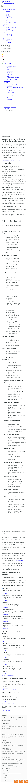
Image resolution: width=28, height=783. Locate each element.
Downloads (12, 765)
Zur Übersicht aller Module (8, 675)
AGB (5, 777)
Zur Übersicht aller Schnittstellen (9, 690)
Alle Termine (9, 34)
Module (8, 12)
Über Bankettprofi (7, 39)
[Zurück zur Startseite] (8, 3)
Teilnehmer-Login (10, 35)
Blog (4, 37)
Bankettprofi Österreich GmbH (14, 772)
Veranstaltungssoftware (9, 9)
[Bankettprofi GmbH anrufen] (26, 781)
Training (5, 32)
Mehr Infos (5, 593)
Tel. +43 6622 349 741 (7, 750)
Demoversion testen (11, 22)
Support (5, 26)
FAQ (7, 19)
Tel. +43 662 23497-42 (7, 734)
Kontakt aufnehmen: (5, 45)
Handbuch (8, 29)
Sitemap (6, 780)
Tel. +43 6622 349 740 (7, 742)
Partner (7, 40)
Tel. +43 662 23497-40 (6, 46)
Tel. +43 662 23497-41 (7, 725)
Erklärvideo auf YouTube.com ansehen (11, 160)
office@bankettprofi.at (6, 48)
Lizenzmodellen (20, 560)
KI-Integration (9, 17)
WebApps (8, 16)
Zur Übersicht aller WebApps (8, 703)
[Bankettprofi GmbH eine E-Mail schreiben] (21, 781)
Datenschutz (7, 778)
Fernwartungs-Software (11, 27)
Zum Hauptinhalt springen (6, 1)
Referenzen (6, 24)
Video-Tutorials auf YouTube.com (14, 30)
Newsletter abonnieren (7, 768)
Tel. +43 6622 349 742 (7, 757)
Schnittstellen (9, 14)
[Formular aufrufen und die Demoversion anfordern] (16, 781)
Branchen (8, 11)
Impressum (8, 42)
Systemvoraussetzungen (12, 21)
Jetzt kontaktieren (6, 710)
